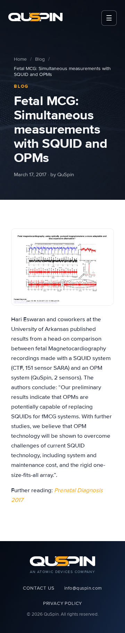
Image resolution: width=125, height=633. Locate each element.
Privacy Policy (62, 603)
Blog (40, 59)
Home (20, 59)
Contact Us (38, 588)
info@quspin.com (83, 588)
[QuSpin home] (35, 17)
